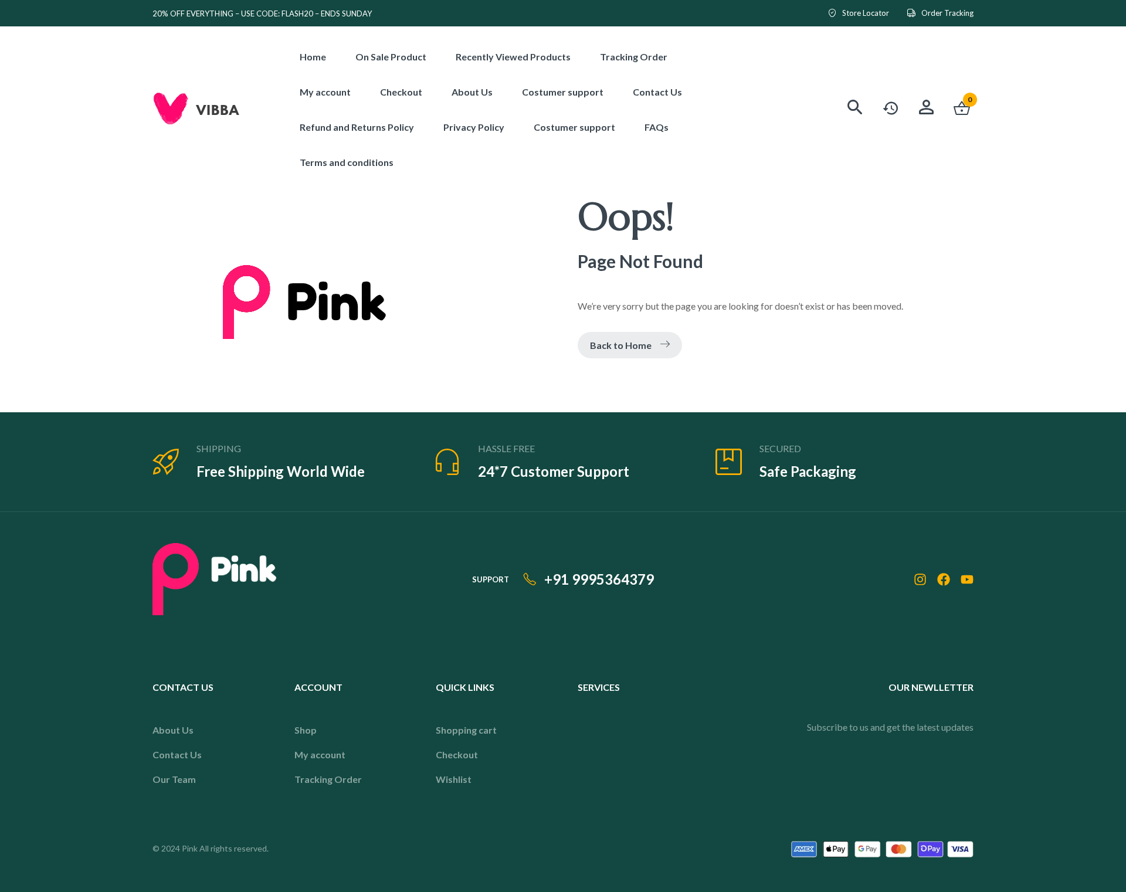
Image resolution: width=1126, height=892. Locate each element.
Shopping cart (466, 729)
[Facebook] (943, 579)
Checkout (457, 754)
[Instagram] (920, 579)
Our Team (174, 779)
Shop (305, 729)
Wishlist (454, 779)
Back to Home (621, 345)
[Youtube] (967, 579)
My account (319, 754)
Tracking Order (328, 779)
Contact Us (177, 754)
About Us (173, 729)
